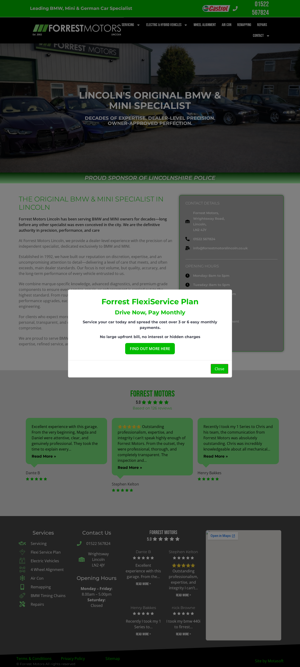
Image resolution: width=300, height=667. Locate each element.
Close (219, 368)
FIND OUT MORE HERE (150, 348)
